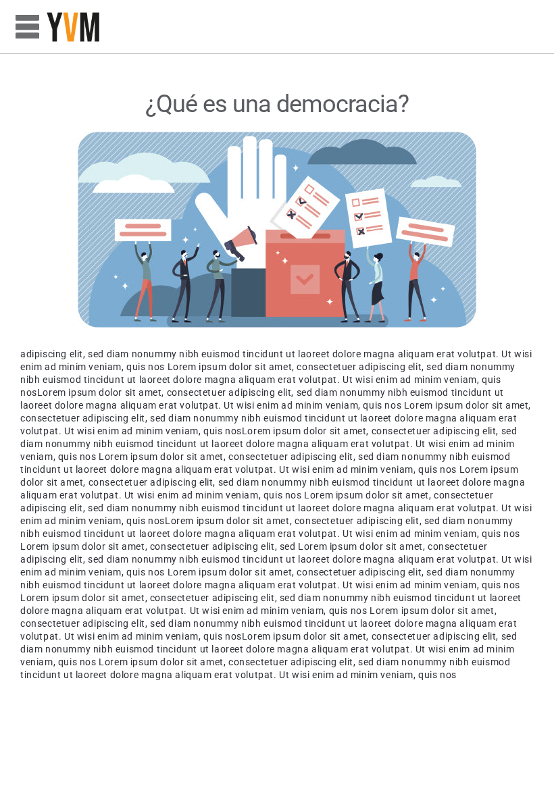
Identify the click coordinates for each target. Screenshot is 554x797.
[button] (27, 27)
